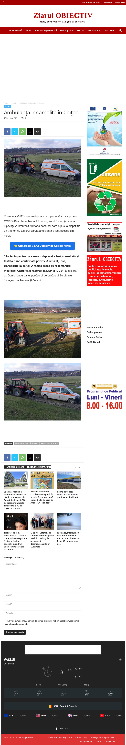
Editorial (109, 30)
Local (28, 30)
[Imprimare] (37, 131)
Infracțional (67, 30)
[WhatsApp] (22, 131)
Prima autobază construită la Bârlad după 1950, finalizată (67, 494)
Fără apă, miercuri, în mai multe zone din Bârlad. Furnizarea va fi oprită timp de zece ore (68, 538)
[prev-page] (75, 467)
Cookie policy (81, 737)
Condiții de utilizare (84, 741)
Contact (108, 2)
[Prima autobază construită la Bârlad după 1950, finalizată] (69, 480)
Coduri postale (94, 332)
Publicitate (120, 2)
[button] (120, 30)
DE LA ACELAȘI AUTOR (39, 467)
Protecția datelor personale (102, 737)
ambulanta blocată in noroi (26, 443)
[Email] (30, 131)
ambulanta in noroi (49, 443)
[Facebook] (3, 2)
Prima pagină (15, 30)
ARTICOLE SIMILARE (15, 467)
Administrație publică (46, 30)
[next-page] (79, 467)
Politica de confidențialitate (60, 737)
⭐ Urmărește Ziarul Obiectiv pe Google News (42, 245)
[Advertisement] (63, 59)
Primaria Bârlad (95, 337)
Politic (80, 30)
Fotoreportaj (94, 30)
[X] (14, 131)
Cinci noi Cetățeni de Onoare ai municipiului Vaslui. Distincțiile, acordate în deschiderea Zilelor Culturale (42, 539)
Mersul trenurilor (95, 327)
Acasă (6, 103)
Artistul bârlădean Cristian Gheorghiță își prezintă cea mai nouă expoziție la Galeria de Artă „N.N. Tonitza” (42, 497)
